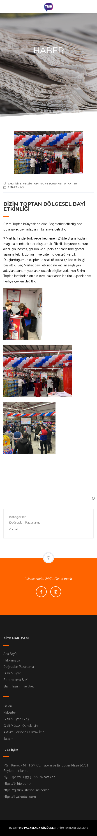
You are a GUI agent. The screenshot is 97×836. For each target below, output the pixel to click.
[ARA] (93, 498)
